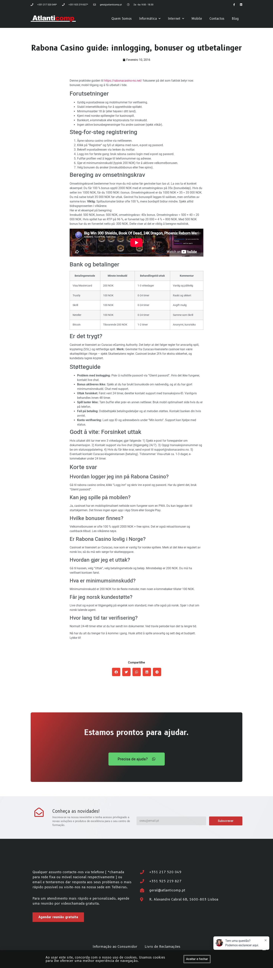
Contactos (216, 18)
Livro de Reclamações (162, 947)
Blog (235, 18)
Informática (148, 18)
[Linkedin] (241, 4)
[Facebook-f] (234, 4)
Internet (174, 18)
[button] (116, 672)
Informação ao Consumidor (115, 947)
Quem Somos (121, 18)
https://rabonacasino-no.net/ (123, 80)
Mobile (196, 18)
